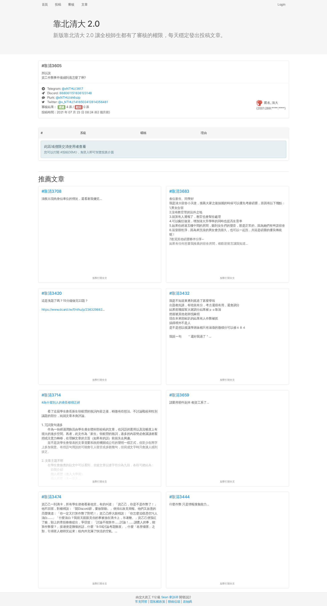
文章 (84, 4)
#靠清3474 (51, 496)
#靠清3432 (179, 293)
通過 (62, 107)
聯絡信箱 (174, 601)
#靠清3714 (51, 395)
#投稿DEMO (68, 152)
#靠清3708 (51, 191)
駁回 (79, 107)
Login (281, 4)
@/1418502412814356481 (83, 102)
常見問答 (141, 601)
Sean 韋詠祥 (169, 597)
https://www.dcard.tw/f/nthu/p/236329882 (72, 309)
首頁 (45, 4)
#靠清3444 (179, 496)
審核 (71, 4)
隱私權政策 (157, 601)
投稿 (58, 4)
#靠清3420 (52, 293)
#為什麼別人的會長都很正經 (61, 402)
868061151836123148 (75, 93)
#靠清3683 (179, 191)
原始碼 (187, 601)
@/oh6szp (68, 97)
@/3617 (72, 88)
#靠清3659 (179, 395)
